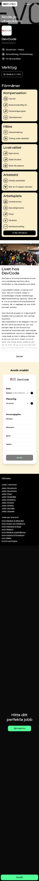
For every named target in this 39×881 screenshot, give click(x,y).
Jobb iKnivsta (8, 503)
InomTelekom (7, 529)
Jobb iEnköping (8, 500)
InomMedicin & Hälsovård (13, 521)
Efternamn (10, 427)
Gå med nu (19, 728)
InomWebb (6, 538)
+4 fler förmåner (19, 233)
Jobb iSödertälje (9, 497)
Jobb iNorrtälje (8, 508)
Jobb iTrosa (7, 494)
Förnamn (9, 419)
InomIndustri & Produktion (13, 535)
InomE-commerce (9, 541)
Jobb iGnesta (8, 505)
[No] (32, 393)
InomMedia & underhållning (13, 532)
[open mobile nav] (35, 4)
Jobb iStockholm (9, 488)
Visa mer (19, 356)
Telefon (9, 444)
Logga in (28, 4)
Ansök (19, 877)
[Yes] (27, 393)
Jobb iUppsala (8, 511)
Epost (8, 436)
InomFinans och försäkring (13, 524)
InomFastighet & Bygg (11, 527)
